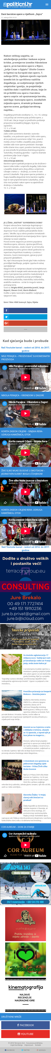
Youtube (27, 1034)
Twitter (26, 1050)
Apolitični (17, 4)
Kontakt (38, 1045)
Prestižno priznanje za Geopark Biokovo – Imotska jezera (37, 692)
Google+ (42, 1050)
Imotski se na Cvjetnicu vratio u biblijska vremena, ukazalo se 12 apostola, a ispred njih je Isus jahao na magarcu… (36, 731)
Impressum (28, 1045)
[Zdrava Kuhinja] (25, 959)
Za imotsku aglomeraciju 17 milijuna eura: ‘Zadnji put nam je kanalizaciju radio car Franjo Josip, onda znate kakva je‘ (37, 659)
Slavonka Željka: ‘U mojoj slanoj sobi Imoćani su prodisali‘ (34, 797)
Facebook (27, 1025)
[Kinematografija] (25, 995)
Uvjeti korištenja (16, 1045)
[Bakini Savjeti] (25, 924)
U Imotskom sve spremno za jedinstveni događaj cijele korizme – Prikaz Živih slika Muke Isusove (36, 765)
